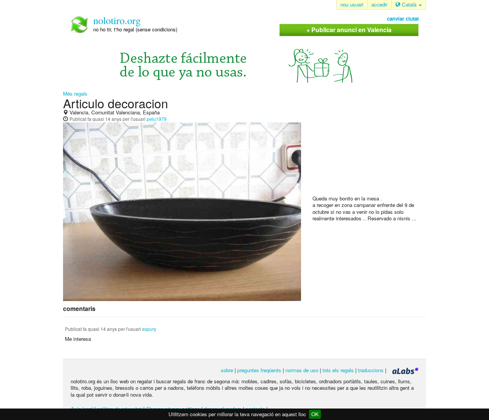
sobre (227, 370)
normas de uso (301, 370)
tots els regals (338, 370)
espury (149, 329)
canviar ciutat (403, 18)
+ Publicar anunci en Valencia (349, 29)
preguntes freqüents (259, 370)
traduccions (371, 370)
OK (315, 414)
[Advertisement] (370, 146)
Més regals (75, 93)
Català (409, 4)
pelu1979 (157, 119)
